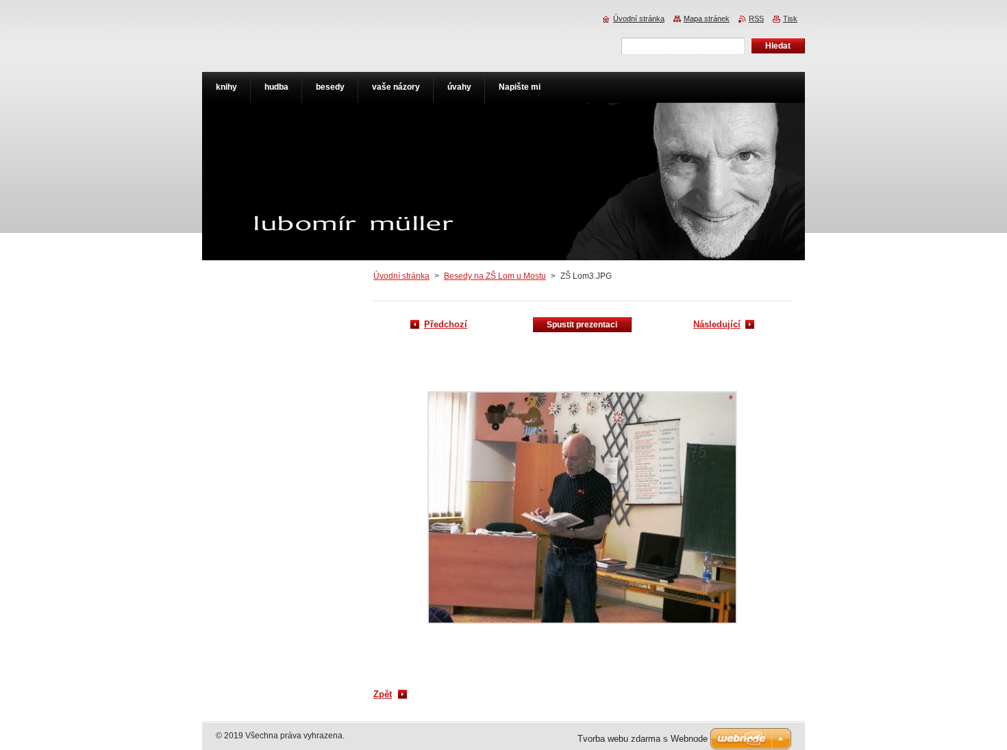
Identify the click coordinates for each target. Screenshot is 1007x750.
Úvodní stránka (401, 276)
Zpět (382, 694)
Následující (717, 324)
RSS (756, 18)
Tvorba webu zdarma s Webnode (642, 739)
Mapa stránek (707, 18)
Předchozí (445, 324)
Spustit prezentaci (582, 324)
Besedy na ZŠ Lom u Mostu (495, 276)
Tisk (790, 18)
